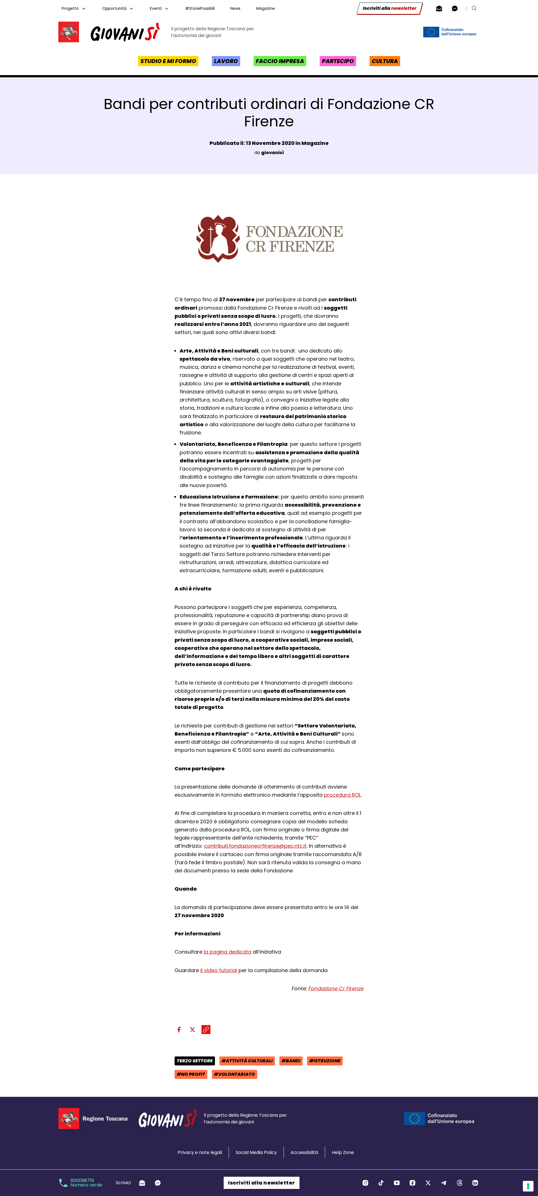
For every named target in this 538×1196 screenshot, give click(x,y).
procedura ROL (342, 794)
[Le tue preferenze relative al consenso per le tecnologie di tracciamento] (528, 1186)
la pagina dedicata (227, 951)
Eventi (156, 8)
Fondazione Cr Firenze (336, 988)
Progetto (70, 8)
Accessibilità (304, 1152)
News (235, 8)
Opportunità (114, 8)
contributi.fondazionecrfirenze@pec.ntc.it (255, 845)
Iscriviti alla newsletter (261, 1182)
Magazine (265, 8)
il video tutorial (218, 970)
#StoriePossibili (200, 8)
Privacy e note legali (200, 1152)
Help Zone (343, 1152)
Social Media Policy (256, 1152)
